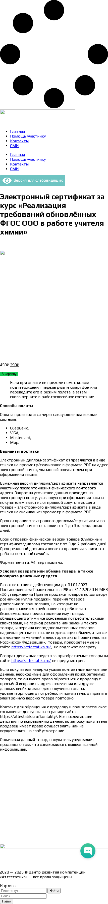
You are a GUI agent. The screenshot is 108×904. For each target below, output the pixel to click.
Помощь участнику (28, 136)
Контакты (19, 141)
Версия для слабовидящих (37, 180)
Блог (4, 828)
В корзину (9, 374)
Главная (17, 131)
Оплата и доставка (17, 775)
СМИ (14, 145)
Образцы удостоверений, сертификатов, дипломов (48, 766)
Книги (5, 837)
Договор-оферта (15, 784)
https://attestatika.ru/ (31, 647)
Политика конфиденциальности (30, 793)
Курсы (5, 819)
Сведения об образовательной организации (41, 758)
